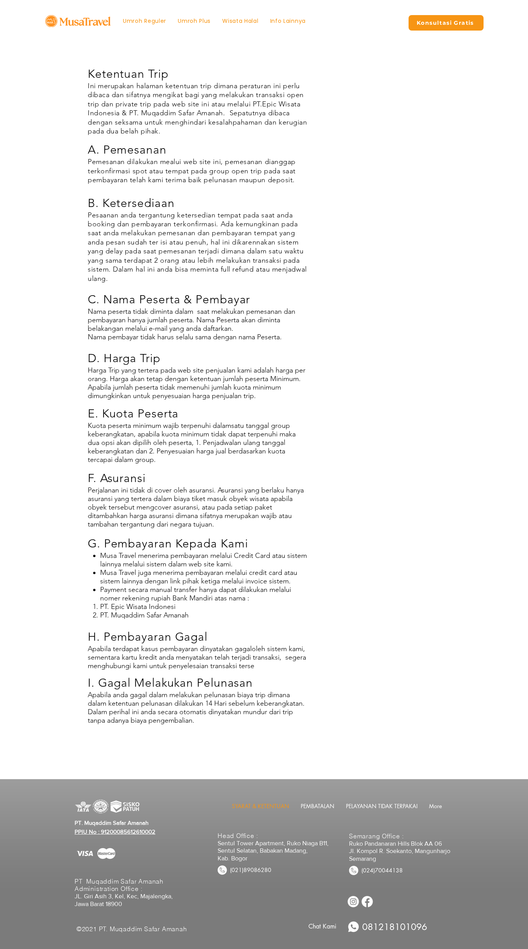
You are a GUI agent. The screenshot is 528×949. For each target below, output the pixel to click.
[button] (288, 21)
